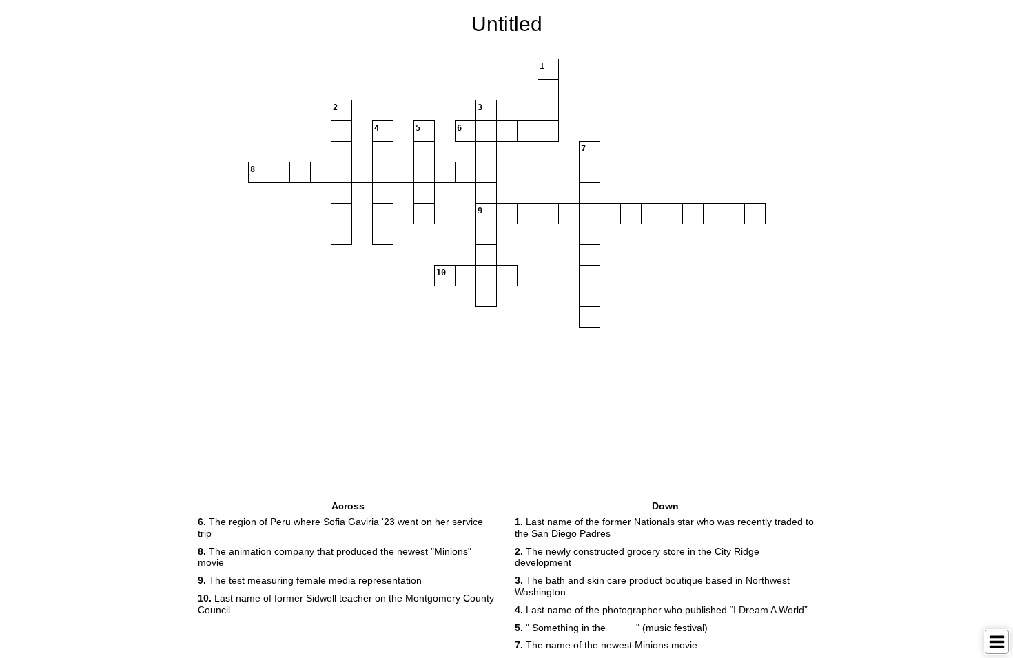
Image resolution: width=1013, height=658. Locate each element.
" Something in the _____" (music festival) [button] (611, 627)
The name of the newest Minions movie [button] (606, 644)
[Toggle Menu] (997, 642)
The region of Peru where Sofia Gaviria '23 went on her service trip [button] (340, 527)
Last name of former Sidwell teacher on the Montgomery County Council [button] (346, 604)
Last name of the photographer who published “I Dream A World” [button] (661, 609)
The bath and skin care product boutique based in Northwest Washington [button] (652, 586)
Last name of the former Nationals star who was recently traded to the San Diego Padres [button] (664, 527)
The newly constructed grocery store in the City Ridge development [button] (637, 557)
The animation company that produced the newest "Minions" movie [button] (334, 557)
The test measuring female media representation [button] (310, 580)
